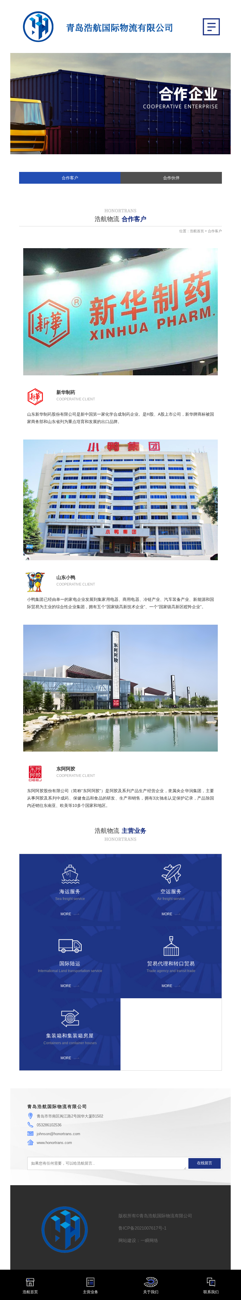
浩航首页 (197, 231)
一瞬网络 (149, 1240)
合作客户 (70, 178)
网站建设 (127, 1240)
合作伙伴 (171, 178)
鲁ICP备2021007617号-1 (142, 1228)
